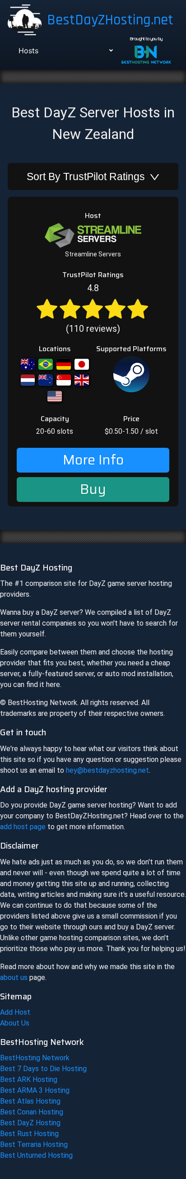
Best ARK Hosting (28, 1079)
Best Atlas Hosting (30, 1101)
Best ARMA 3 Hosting (35, 1090)
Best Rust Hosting (29, 1133)
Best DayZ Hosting (30, 1123)
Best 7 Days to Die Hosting (43, 1068)
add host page (23, 826)
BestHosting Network (35, 1058)
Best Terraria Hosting (34, 1144)
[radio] (47, 308)
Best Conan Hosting (31, 1112)
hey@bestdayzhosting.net (107, 770)
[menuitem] (64, 51)
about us (14, 977)
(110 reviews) (93, 308)
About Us (14, 1023)
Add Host (15, 1012)
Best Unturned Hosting (36, 1155)
